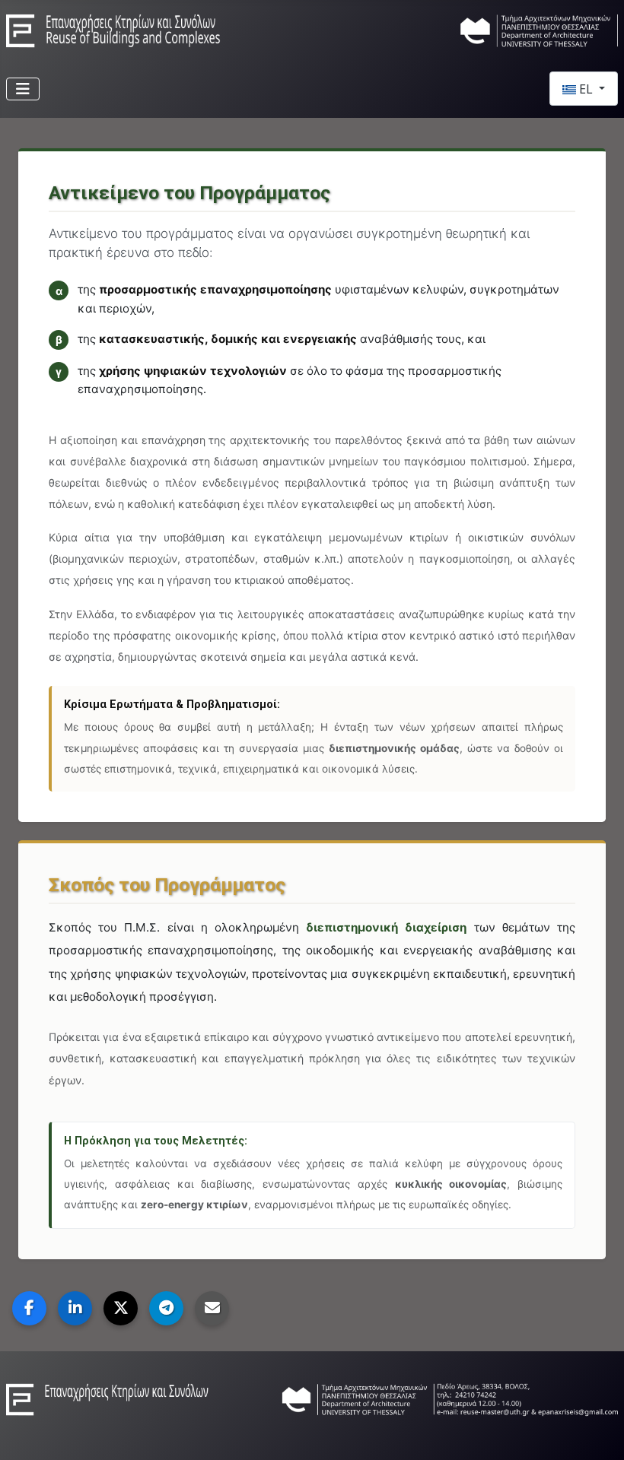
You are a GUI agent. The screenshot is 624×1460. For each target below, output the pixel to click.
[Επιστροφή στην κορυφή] (597, 1432)
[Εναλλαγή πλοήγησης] (23, 89)
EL (586, 89)
